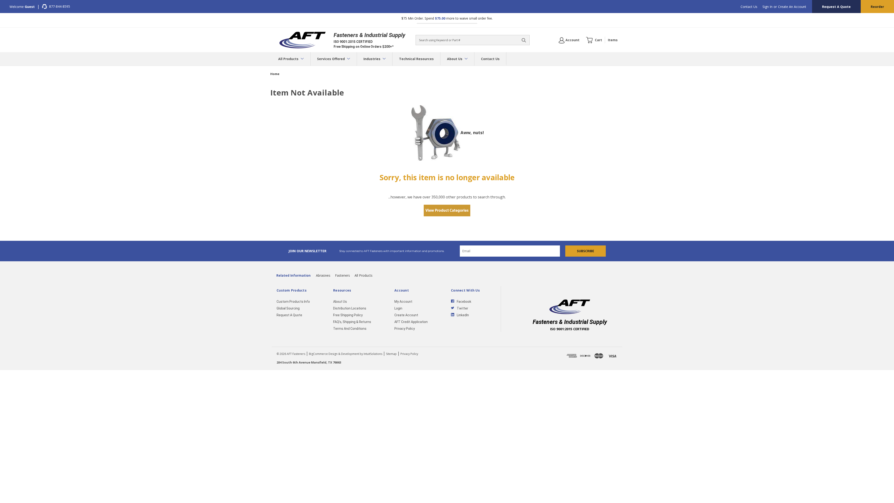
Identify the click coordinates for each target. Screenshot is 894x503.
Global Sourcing (288, 308)
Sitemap (391, 354)
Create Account (406, 315)
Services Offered (331, 59)
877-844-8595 (59, 6)
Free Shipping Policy (348, 315)
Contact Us (749, 6)
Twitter (462, 308)
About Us (455, 59)
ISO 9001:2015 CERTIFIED (353, 42)
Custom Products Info (293, 301)
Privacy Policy (404, 328)
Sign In (767, 6)
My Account (403, 301)
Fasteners (342, 275)
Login (398, 308)
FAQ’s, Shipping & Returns (352, 322)
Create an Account (792, 6)
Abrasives (323, 275)
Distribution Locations (349, 308)
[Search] (523, 40)
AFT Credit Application (411, 322)
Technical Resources (416, 59)
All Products (288, 59)
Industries (372, 59)
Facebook (464, 301)
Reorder (877, 6)
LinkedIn (463, 315)
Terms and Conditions (349, 328)
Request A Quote (836, 6)
